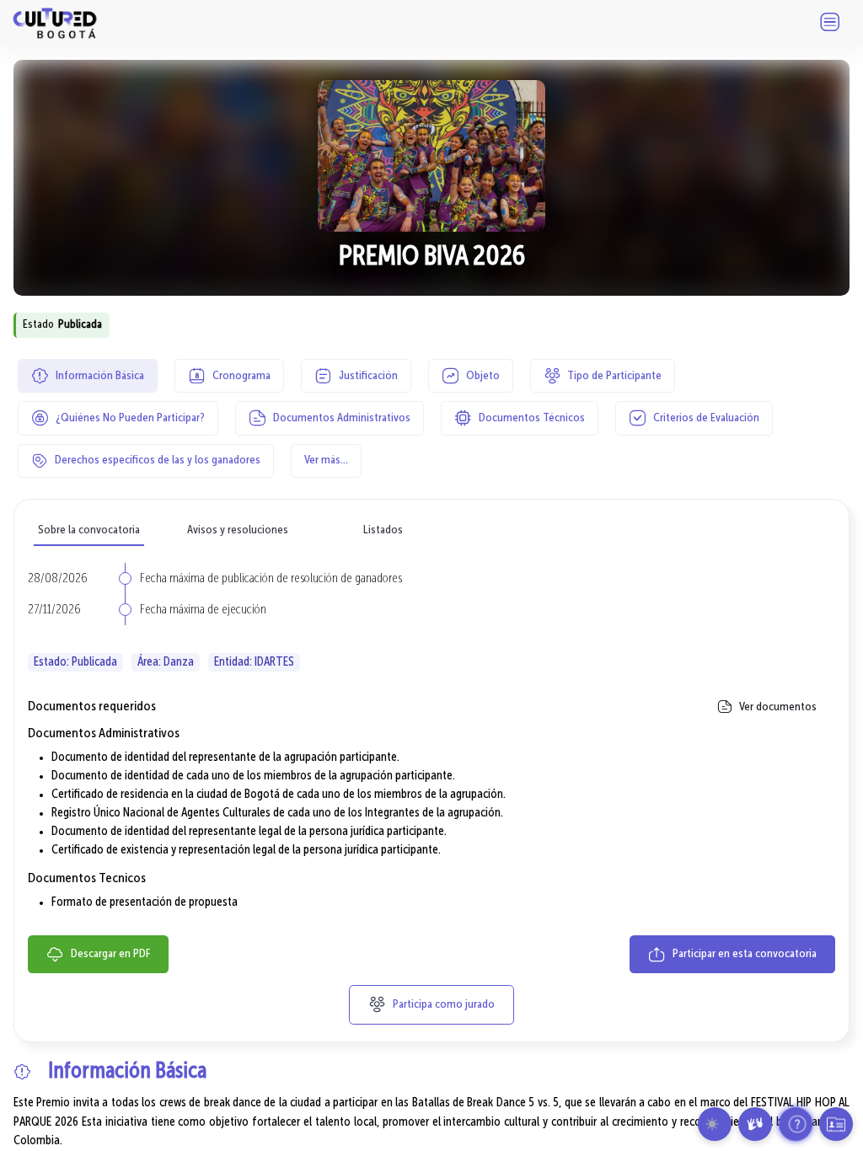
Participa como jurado (442, 1004)
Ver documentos (777, 707)
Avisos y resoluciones (237, 530)
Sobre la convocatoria (89, 530)
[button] (715, 1124)
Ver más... (326, 460)
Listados (383, 530)
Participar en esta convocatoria (743, 954)
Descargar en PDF (109, 954)
